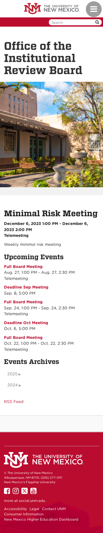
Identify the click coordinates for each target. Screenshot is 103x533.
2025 (12, 374)
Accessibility (15, 509)
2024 (12, 385)
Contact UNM (54, 509)
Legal (34, 509)
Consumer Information (24, 514)
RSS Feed (14, 401)
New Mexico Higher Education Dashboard (41, 519)
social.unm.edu (32, 500)
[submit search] (97, 22)
